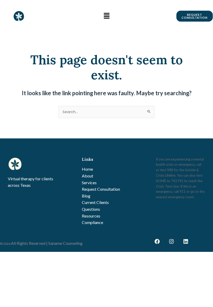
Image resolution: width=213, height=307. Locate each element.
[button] (106, 16)
